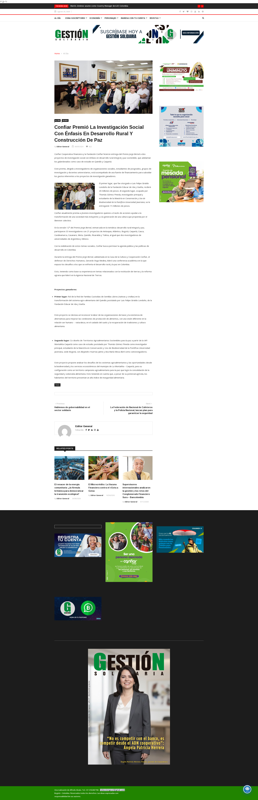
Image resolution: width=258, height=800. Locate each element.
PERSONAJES (110, 18)
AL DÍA (57, 18)
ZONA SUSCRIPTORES (75, 18)
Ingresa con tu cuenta (133, 18)
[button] (199, 6)
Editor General (63, 146)
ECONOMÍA (95, 18)
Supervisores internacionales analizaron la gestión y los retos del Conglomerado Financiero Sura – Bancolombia (136, 490)
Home (57, 53)
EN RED (65, 120)
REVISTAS (154, 18)
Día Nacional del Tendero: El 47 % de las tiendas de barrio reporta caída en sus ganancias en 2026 (114, 6)
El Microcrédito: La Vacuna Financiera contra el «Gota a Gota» (103, 487)
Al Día (65, 53)
